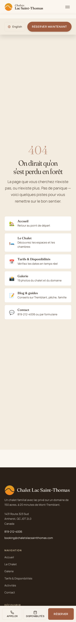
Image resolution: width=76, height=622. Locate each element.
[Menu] (67, 7)
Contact (9, 592)
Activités (10, 585)
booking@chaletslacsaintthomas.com (28, 538)
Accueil (9, 557)
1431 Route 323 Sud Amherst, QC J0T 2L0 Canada (17, 519)
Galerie (9, 571)
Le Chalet (10, 564)
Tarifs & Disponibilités (18, 578)
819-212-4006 (13, 532)
